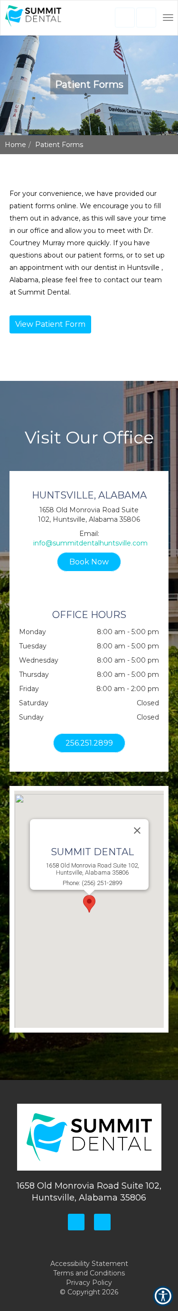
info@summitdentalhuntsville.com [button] (90, 543)
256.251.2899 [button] (89, 743)
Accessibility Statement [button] (89, 1263)
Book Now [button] (89, 561)
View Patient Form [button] (50, 324)
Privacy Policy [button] (89, 1282)
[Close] (137, 830)
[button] (33, 18)
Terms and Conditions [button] (89, 1273)
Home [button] (15, 144)
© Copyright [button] (89, 1292)
